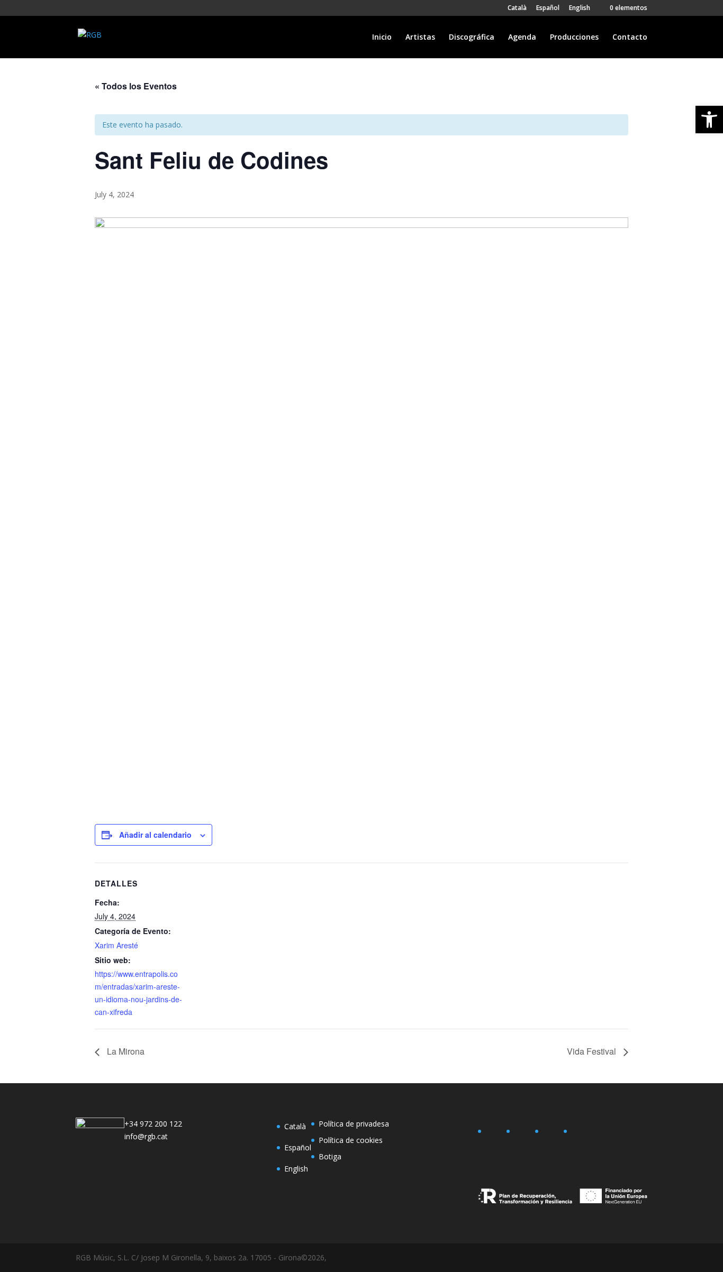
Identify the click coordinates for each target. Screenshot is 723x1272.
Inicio (382, 37)
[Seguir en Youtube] (579, 1133)
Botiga (330, 1156)
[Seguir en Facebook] (493, 1133)
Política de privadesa (354, 1124)
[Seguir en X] (522, 1133)
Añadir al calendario (155, 834)
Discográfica (471, 37)
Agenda (522, 37)
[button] (709, 119)
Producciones (574, 37)
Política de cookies (351, 1140)
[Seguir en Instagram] (551, 1133)
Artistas (420, 37)
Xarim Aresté (116, 945)
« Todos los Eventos (136, 86)
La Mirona (124, 1051)
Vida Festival (592, 1051)
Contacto (629, 37)
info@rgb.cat (146, 1136)
